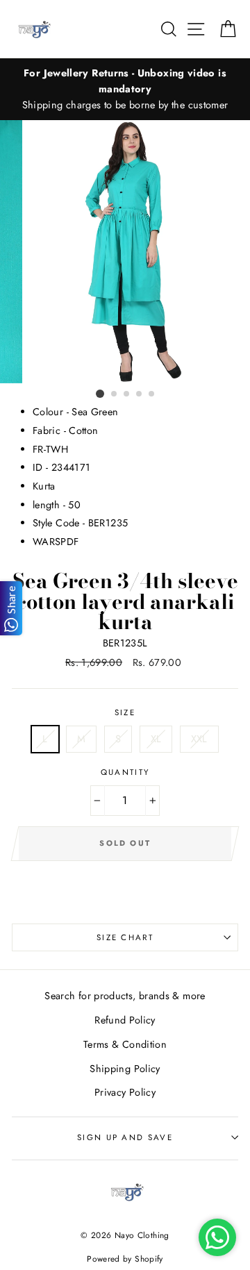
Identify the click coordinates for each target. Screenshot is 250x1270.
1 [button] (100, 394)
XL (156, 739)
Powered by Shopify (125, 1258)
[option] (125, 89)
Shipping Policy (125, 1069)
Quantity (125, 772)
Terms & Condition (125, 1044)
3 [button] (127, 394)
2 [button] (114, 394)
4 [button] (139, 394)
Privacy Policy (125, 1092)
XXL (199, 739)
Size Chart (125, 937)
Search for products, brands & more (124, 996)
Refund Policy (125, 1020)
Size (125, 712)
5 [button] (152, 394)
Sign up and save (125, 1137)
